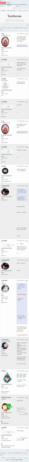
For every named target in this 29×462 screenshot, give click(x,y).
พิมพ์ (27, 25)
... (27, 28)
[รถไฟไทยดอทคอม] (1, 444)
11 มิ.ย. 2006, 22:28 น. (21, 101)
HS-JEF (4, 427)
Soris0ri (5, 280)
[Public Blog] (1, 421)
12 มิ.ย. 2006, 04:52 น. (21, 339)
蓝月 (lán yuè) (7, 397)
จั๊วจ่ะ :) (5, 371)
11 (23, 28)
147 (1, 29)
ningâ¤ (5, 59)
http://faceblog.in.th (23, 414)
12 (24, 28)
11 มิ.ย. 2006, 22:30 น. (21, 146)
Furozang (6, 339)
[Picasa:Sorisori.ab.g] (1, 300)
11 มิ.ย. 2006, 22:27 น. (21, 78)
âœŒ (4, 79)
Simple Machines (19, 459)
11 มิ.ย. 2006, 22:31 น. (21, 166)
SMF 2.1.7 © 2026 (10, 459)
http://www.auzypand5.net (22, 45)
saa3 (4, 166)
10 (21, 28)
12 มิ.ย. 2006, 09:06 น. (21, 370)
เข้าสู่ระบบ (16, 4)
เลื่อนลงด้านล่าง (3, 27)
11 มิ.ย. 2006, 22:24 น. (21, 59)
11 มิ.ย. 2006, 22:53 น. (21, 240)
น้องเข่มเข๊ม (6, 186)
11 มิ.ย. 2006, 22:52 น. (21, 185)
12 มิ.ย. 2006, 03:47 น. (21, 280)
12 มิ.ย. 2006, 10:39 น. (21, 427)
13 (26, 28)
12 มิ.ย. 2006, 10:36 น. (21, 397)
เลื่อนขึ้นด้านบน (3, 453)
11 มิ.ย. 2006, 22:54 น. (21, 260)
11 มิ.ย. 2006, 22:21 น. (21, 33)
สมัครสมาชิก (24, 4)
